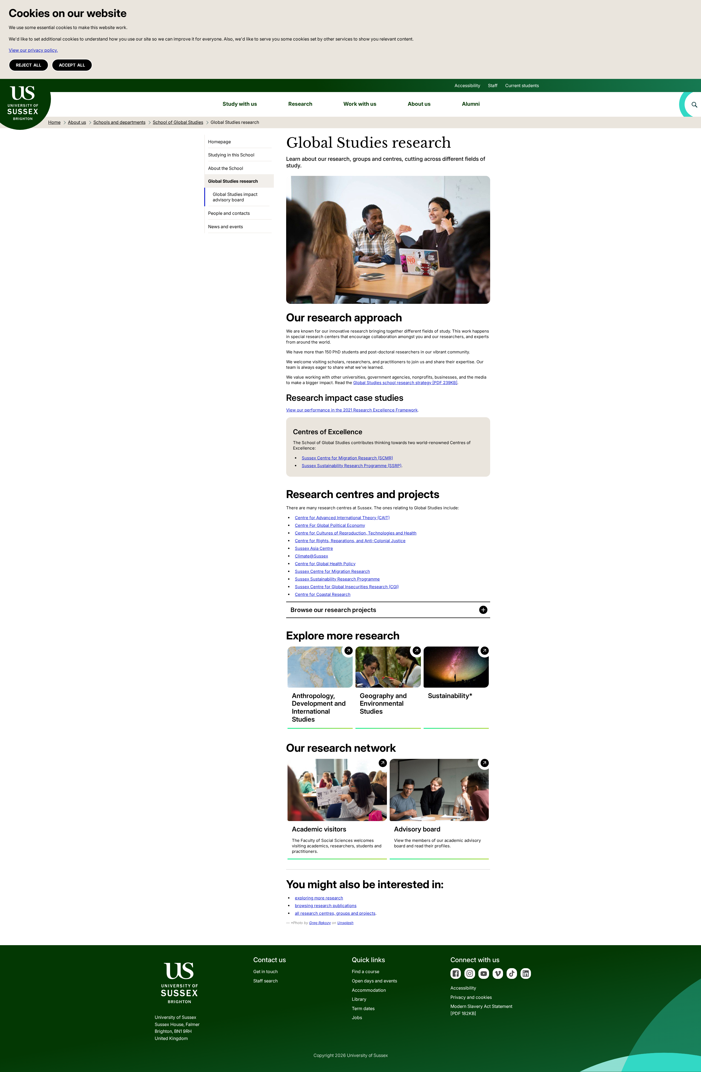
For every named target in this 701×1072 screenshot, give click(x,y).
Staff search (265, 981)
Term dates (363, 1008)
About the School (225, 168)
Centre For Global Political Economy (330, 525)
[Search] (690, 104)
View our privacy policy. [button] (33, 50)
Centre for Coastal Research (322, 594)
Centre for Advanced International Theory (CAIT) (342, 517)
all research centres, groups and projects (335, 913)
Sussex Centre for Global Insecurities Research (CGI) (347, 586)
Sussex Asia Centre (314, 548)
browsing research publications (326, 905)
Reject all (28, 65)
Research (300, 104)
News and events (225, 226)
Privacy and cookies (471, 997)
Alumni (471, 104)
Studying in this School (231, 155)
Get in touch (265, 971)
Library (359, 999)
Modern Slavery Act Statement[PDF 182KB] (481, 1010)
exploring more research (319, 898)
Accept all (72, 65)
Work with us (360, 104)
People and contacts (229, 213)
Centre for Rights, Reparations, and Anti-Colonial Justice (350, 540)
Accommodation (369, 990)
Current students (522, 85)
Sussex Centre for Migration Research (332, 571)
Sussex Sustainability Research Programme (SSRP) (351, 465)
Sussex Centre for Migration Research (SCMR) (347, 458)
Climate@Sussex (311, 556)
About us (419, 104)
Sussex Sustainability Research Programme (337, 579)
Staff (493, 85)
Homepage (219, 141)
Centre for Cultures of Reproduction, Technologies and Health (355, 533)
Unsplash (345, 923)
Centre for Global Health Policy (325, 563)
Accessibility (467, 85)
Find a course (365, 971)
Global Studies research (233, 181)
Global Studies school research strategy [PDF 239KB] (405, 382)
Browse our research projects (333, 609)
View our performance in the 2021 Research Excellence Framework (352, 410)
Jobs (357, 1017)
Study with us (240, 104)
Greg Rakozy (320, 923)
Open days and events (374, 981)
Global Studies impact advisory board (235, 196)
